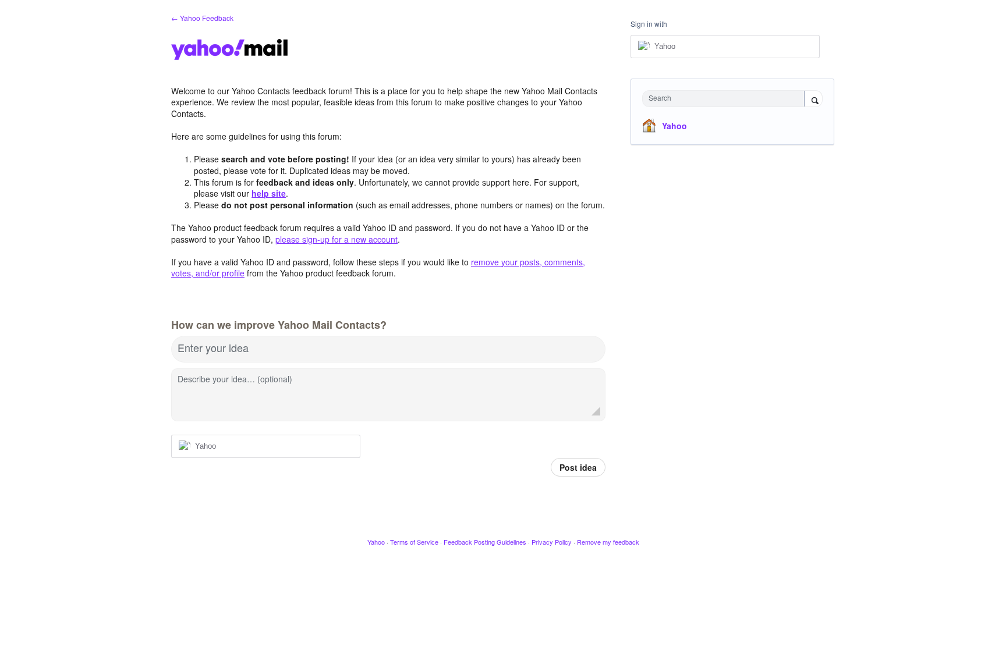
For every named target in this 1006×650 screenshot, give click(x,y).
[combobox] (726, 99)
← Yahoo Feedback (202, 18)
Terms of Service (414, 541)
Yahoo (674, 126)
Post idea (578, 467)
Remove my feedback (608, 541)
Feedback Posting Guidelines (485, 541)
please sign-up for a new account (336, 239)
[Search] (813, 99)
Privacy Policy (552, 541)
